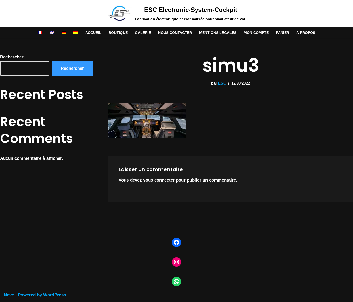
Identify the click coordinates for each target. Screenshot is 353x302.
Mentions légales (217, 33)
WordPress (54, 294)
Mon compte (256, 33)
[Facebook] (176, 242)
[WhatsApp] (176, 281)
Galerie (143, 33)
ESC (222, 83)
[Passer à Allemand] (64, 32)
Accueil (93, 33)
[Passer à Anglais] (52, 32)
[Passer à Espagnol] (75, 32)
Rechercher (12, 57)
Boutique (118, 33)
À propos (305, 33)
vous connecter (159, 180)
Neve (9, 294)
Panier (282, 33)
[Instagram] (176, 262)
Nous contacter (175, 33)
